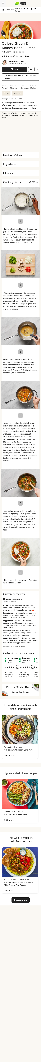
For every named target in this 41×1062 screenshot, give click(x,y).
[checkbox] (3, 56)
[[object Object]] (30, 69)
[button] (20, 164)
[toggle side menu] (3, 3)
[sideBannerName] (20, 135)
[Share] (36, 69)
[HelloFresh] (20, 3)
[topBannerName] (20, 17)
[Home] (3, 9)
